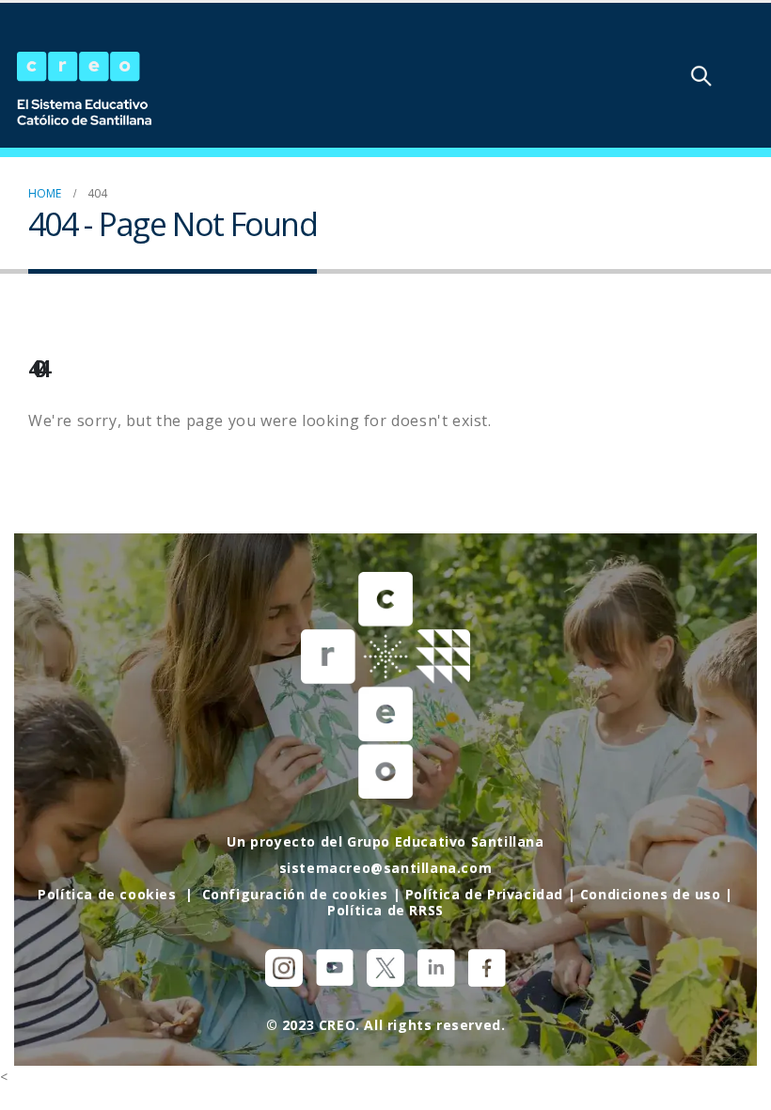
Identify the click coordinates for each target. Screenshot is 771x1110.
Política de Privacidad (484, 894)
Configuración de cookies (295, 894)
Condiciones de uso (650, 894)
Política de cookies (107, 894)
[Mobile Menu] (751, 75)
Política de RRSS (385, 910)
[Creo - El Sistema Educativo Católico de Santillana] (84, 90)
